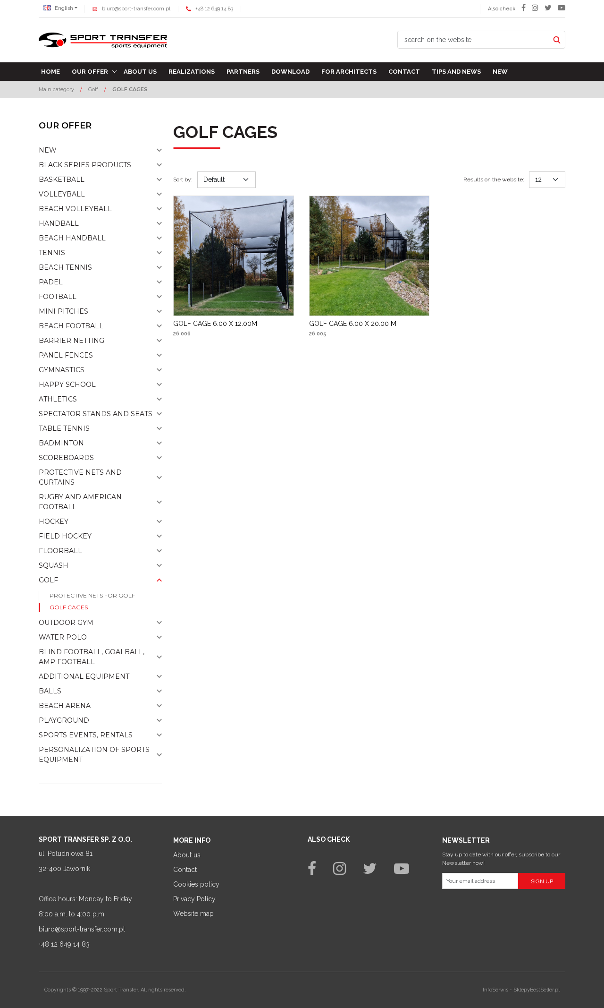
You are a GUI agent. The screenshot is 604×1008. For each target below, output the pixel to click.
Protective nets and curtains (80, 477)
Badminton (61, 443)
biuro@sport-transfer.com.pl (136, 9)
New (500, 71)
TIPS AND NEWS (456, 71)
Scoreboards (66, 457)
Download (290, 71)
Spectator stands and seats (95, 414)
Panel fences (66, 355)
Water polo (63, 637)
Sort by (183, 179)
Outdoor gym (66, 622)
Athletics (58, 399)
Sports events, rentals (86, 735)
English (63, 8)
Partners (243, 71)
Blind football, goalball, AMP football (91, 657)
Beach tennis (65, 267)
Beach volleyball (75, 209)
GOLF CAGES (69, 607)
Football (57, 296)
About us (140, 71)
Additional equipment (84, 676)
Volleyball (62, 194)
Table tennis (64, 428)
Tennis (52, 252)
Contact (404, 71)
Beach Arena (65, 705)
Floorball (60, 551)
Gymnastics (61, 370)
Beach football (71, 326)
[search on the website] (556, 39)
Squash (53, 565)
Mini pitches (63, 311)
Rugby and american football (80, 502)
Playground (64, 720)
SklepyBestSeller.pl (536, 990)
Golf (48, 580)
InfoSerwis (495, 990)
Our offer (90, 71)
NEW (48, 150)
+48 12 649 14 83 (214, 9)
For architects (349, 71)
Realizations (191, 71)
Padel (51, 282)
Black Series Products (85, 165)
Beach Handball (72, 238)
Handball (59, 223)
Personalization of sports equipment (94, 754)
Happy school (67, 384)
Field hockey (65, 536)
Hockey (53, 521)
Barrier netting (71, 340)
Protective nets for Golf (92, 595)
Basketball (61, 179)
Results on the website (493, 179)
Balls (50, 691)
